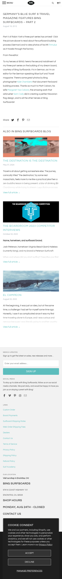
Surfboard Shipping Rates (14, 421)
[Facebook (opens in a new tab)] (17, 120)
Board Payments (10, 415)
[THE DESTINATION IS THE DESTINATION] (31, 147)
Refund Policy (9, 461)
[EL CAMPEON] (31, 282)
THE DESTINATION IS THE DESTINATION (30, 160)
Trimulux (53, 45)
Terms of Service (10, 444)
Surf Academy (9, 467)
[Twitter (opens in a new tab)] (12, 120)
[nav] (7, 3)
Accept (29, 553)
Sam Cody (19, 94)
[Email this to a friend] (28, 120)
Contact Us (8, 438)
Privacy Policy (45, 545)
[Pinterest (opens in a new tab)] (22, 120)
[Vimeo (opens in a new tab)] (10, 395)
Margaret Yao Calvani (18, 90)
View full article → (11, 192)
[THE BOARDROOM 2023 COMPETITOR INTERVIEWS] (31, 212)
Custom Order (9, 410)
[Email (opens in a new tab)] (25, 395)
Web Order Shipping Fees (14, 427)
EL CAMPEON (12, 295)
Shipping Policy (9, 455)
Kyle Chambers (24, 82)
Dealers (6, 433)
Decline (29, 562)
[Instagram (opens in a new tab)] (20, 395)
